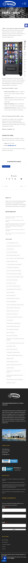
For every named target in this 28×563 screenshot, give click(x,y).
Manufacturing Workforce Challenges (14, 317)
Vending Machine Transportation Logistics (13, 371)
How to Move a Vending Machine (13, 286)
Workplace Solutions (11, 382)
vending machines (10, 368)
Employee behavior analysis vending (14, 274)
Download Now (6, 166)
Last (3, 519)
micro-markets (10, 320)
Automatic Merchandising (12, 252)
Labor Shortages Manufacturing (13, 308)
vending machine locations (12, 361)
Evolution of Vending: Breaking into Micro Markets (15, 221)
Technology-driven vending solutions (14, 355)
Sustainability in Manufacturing (13, 352)
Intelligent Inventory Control (13, 298)
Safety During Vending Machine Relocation (15, 343)
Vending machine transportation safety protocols (15, 376)
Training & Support (6, 544)
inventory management (11, 301)
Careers (3, 547)
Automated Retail (10, 249)
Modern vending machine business (13, 323)
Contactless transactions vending (14, 270)
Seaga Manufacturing (11, 346)
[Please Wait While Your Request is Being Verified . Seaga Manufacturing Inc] (13, 129)
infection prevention (11, 295)
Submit (14, 529)
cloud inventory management (13, 267)
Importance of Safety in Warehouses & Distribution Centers (14, 217)
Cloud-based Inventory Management (14, 264)
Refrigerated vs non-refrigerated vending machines (15, 339)
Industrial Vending (10, 292)
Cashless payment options (12, 261)
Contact (4, 549)
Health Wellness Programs (12, 280)
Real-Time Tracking (10, 332)
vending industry (10, 358)
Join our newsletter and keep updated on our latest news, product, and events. (13, 504)
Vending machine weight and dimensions (15, 379)
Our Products (5, 542)
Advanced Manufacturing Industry (14, 246)
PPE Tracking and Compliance (13, 329)
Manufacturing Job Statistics (13, 311)
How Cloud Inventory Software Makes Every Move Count (15, 233)
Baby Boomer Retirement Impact (13, 255)
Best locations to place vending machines (15, 258)
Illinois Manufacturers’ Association (14, 289)
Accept (4, 560)
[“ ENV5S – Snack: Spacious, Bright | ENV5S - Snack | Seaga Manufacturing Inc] (9, 3)
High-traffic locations (11, 283)
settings (12, 558)
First (3, 513)
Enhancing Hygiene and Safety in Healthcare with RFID (15, 230)
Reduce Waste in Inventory (12, 335)
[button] (26, 25)
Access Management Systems (12, 243)
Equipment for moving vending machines (15, 277)
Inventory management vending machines (15, 304)
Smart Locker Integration (12, 349)
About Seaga (5, 540)
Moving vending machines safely (13, 326)
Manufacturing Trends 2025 (12, 314)
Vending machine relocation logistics (14, 364)
